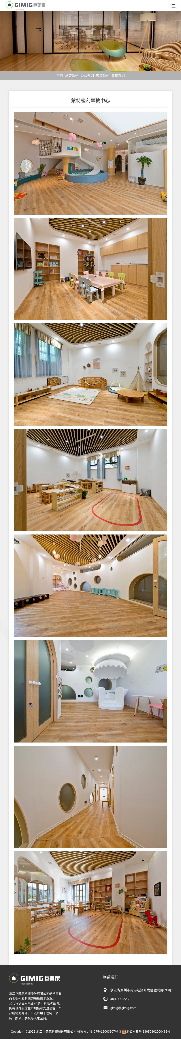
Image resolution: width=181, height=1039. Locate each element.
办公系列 (87, 75)
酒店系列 (71, 75)
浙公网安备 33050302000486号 (148, 1031)
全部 (59, 75)
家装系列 (102, 75)
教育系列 (118, 75)
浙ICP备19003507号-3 (105, 1031)
